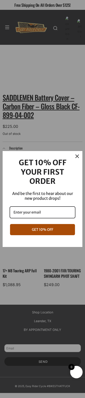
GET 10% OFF (42, 229)
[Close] (77, 156)
